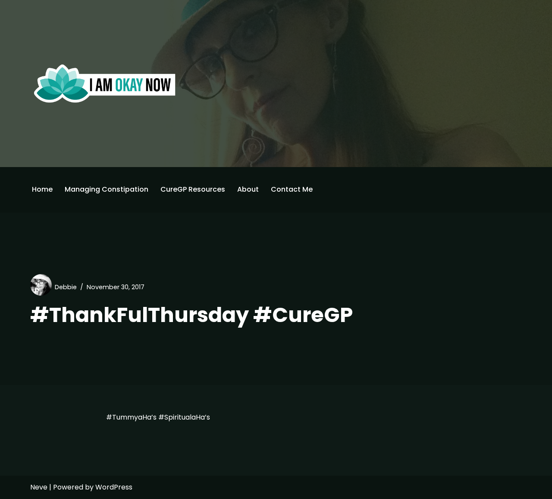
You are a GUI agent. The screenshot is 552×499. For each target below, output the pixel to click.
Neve (38, 487)
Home (42, 189)
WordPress (113, 487)
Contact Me (292, 189)
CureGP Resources (192, 189)
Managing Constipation (106, 189)
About (248, 189)
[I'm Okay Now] (104, 83)
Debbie (66, 287)
